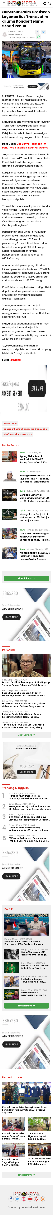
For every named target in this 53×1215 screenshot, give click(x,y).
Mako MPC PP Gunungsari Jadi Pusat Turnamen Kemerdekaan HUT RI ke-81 (34, 538)
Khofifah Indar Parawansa (18, 434)
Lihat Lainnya (25, 734)
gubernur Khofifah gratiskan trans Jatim (26, 428)
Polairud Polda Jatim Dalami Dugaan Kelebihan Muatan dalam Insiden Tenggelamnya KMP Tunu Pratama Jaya (23, 715)
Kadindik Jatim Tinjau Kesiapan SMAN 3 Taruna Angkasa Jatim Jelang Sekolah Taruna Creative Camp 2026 (11, 1162)
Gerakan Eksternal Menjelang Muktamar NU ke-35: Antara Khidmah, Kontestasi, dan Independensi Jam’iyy (34, 501)
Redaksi (16, 360)
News (22, 452)
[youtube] (30, 1199)
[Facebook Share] (37, 32)
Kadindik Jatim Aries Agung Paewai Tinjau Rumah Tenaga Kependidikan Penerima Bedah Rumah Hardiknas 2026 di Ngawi (13, 1136)
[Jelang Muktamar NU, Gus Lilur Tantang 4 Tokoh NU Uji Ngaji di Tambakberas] (9, 477)
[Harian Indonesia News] (21, 3)
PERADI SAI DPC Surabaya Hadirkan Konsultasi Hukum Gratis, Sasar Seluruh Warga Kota (34, 557)
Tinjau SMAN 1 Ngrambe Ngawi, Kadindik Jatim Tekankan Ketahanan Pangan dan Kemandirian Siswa (38, 1136)
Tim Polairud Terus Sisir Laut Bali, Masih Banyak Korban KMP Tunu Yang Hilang (23, 726)
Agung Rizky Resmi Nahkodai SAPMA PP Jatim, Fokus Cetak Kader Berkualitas (35, 461)
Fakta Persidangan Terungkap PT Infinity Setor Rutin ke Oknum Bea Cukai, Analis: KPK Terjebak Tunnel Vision (33, 980)
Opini (22, 491)
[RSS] (42, 1199)
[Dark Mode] (44, 3)
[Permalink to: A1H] (4, 34)
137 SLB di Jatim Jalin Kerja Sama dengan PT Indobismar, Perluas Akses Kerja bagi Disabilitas (39, 1161)
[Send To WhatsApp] (38, 36)
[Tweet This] (43, 32)
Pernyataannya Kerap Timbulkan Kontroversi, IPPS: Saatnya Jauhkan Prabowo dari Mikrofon (23, 943)
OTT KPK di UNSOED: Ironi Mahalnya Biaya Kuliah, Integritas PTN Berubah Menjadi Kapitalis (28, 818)
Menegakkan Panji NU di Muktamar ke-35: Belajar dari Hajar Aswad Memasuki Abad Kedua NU (34, 520)
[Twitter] (17, 1199)
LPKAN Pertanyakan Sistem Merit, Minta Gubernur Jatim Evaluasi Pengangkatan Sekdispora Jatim (23, 705)
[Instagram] (23, 1199)
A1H (19, 31)
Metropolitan (15, 34)
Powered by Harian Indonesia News (26, 1207)
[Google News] (36, 1199)
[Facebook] (11, 1199)
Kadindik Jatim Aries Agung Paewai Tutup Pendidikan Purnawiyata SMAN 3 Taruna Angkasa (24, 1110)
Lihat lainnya (25, 578)
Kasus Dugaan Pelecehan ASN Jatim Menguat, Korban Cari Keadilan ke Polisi (23, 694)
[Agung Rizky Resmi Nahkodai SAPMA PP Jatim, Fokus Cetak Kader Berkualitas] (9, 458)
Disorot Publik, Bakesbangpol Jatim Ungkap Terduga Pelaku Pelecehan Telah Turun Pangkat (26, 683)
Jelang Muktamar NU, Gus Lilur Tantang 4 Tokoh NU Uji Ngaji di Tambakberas (34, 479)
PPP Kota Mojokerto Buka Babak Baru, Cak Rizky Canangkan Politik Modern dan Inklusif (35, 967)
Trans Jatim (10, 423)
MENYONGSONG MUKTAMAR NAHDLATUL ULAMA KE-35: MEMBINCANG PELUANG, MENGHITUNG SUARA (34, 994)
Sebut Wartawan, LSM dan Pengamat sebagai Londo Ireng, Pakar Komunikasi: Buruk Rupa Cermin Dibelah (34, 953)
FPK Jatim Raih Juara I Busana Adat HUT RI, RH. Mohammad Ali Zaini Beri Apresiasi (28, 839)
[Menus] (4, 3)
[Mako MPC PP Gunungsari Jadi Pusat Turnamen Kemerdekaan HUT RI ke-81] (9, 535)
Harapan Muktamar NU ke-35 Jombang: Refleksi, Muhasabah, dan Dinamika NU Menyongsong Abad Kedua (28, 797)
